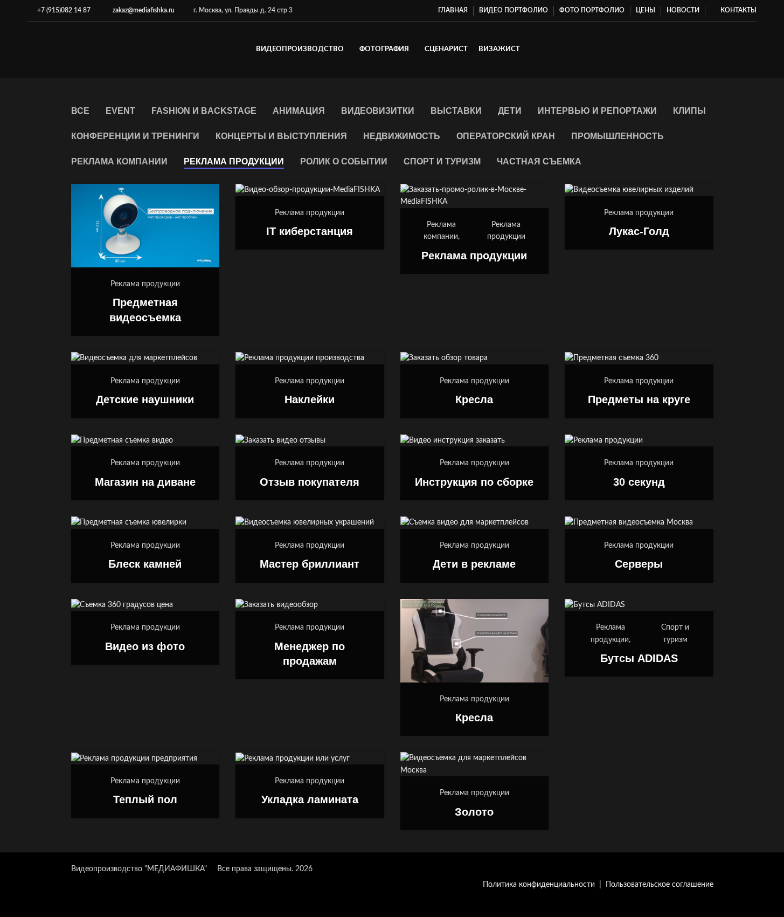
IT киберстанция (309, 231)
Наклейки (310, 399)
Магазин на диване (145, 482)
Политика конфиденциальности (539, 884)
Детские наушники (145, 399)
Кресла (474, 399)
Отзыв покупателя (309, 482)
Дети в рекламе (474, 564)
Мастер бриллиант (309, 564)
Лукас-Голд (639, 231)
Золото (474, 812)
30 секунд (639, 482)
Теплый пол (145, 799)
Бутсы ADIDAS (639, 658)
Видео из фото (145, 646)
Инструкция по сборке (474, 482)
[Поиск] (752, 50)
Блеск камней (145, 564)
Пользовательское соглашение (659, 884)
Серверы (639, 564)
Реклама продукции (474, 255)
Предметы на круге (639, 399)
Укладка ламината (309, 799)
